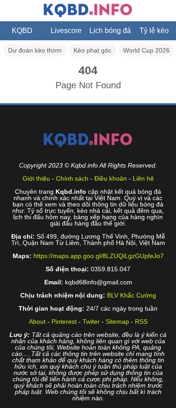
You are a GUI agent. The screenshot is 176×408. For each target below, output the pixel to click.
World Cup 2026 (146, 50)
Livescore (66, 30)
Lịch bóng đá (110, 30)
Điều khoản (110, 178)
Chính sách (72, 178)
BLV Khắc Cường (131, 295)
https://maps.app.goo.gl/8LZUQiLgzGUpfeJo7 (98, 256)
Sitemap (117, 321)
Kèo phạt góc (92, 50)
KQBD (22, 30)
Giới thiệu (36, 178)
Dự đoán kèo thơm (35, 50)
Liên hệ (143, 178)
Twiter (91, 321)
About (37, 321)
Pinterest (64, 321)
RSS (141, 321)
